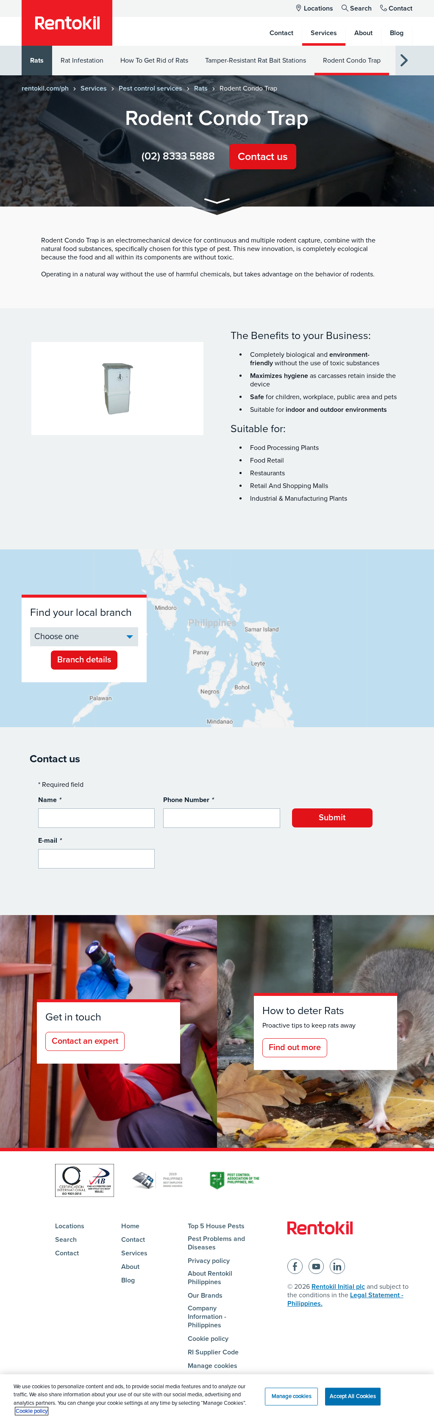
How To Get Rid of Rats (154, 60)
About (130, 1267)
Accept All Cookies (353, 1396)
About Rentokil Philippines (210, 1277)
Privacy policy (209, 1261)
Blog (128, 1280)
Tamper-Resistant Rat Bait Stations (255, 60)
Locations (318, 8)
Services (94, 88)
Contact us (263, 156)
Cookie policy (208, 1339)
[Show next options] (403, 61)
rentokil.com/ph (45, 88)
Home (130, 1226)
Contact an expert (85, 1041)
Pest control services (150, 88)
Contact (400, 8)
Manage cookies (212, 1366)
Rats (37, 60)
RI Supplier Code (213, 1352)
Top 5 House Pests (216, 1226)
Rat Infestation (82, 60)
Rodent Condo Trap (352, 60)
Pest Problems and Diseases (216, 1243)
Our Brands (205, 1295)
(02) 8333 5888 (178, 156)
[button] (217, 202)
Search (361, 8)
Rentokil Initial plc (338, 1286)
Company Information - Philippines (207, 1316)
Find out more (295, 1047)
